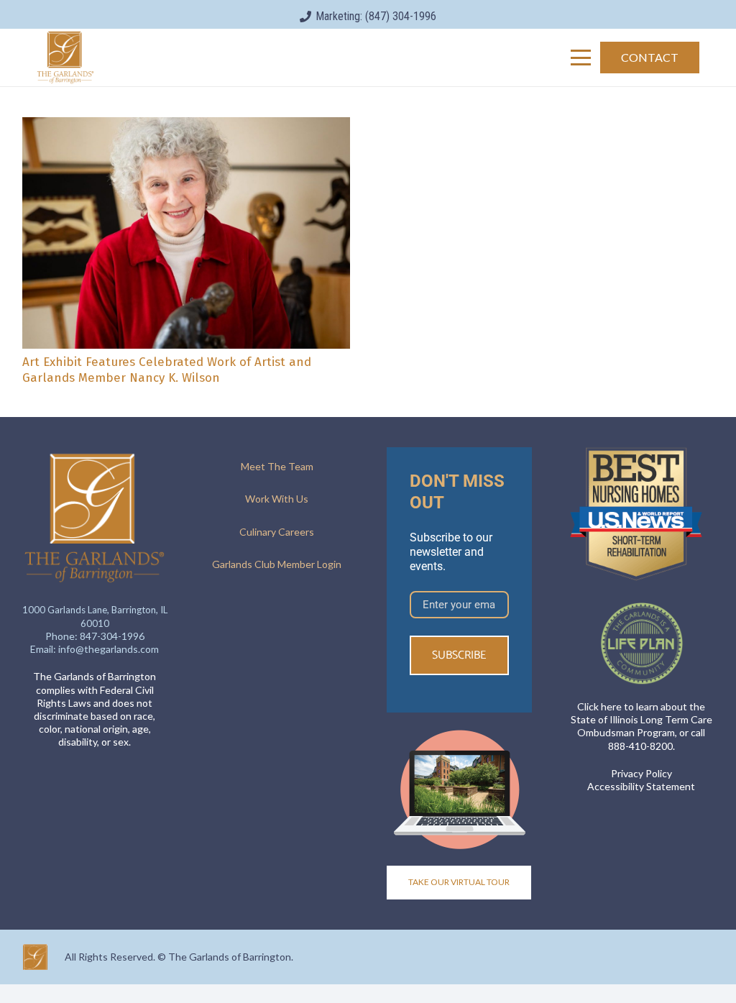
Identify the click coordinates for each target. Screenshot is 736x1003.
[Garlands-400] (65, 57)
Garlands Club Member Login (276, 564)
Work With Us (276, 499)
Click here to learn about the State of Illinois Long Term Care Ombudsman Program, (641, 719)
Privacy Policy (641, 773)
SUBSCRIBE (459, 655)
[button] (580, 57)
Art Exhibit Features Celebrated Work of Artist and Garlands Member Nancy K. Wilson (166, 369)
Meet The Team (277, 466)
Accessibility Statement (641, 786)
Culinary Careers (276, 532)
